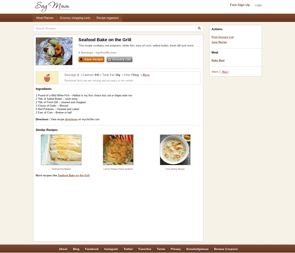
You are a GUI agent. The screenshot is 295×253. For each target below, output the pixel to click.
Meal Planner (45, 18)
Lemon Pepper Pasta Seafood (118, 169)
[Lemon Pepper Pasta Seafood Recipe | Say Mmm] (118, 150)
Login (258, 5)
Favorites (144, 249)
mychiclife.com (106, 52)
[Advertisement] (118, 211)
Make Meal (218, 60)
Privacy (176, 249)
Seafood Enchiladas (61, 169)
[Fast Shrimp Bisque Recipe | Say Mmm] (175, 150)
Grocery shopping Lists (75, 18)
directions (71, 119)
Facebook (92, 249)
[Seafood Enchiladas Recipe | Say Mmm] (61, 150)
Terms (161, 249)
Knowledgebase (197, 249)
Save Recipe (219, 42)
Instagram (111, 249)
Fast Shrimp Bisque (175, 169)
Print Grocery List (223, 37)
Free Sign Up (240, 5)
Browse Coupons (226, 249)
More (146, 74)
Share (215, 71)
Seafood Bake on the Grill (74, 175)
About (63, 249)
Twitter (128, 249)
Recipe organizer (108, 18)
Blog (76, 249)
